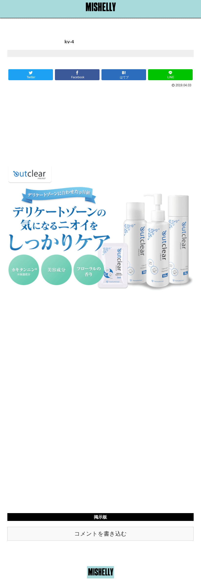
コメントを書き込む (100, 534)
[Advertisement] (100, 125)
